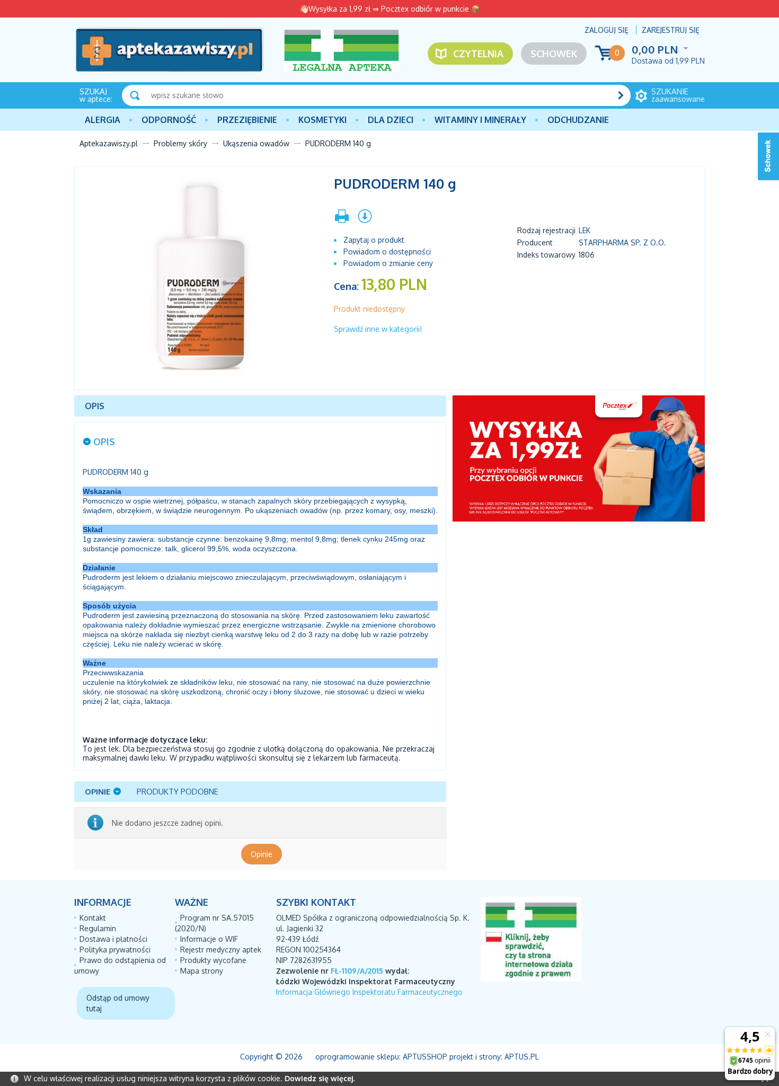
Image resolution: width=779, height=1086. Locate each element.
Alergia (102, 119)
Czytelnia (478, 53)
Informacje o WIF (209, 938)
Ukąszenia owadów (256, 143)
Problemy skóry (180, 143)
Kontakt (92, 917)
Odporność (168, 119)
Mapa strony (201, 970)
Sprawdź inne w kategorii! (378, 328)
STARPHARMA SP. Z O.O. (622, 242)
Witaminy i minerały (480, 119)
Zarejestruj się (671, 29)
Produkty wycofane (213, 960)
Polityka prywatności (115, 949)
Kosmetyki (322, 119)
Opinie (261, 854)
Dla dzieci (390, 119)
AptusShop (425, 1056)
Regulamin (97, 928)
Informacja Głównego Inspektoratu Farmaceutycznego (369, 991)
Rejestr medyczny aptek (220, 949)
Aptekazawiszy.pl (108, 143)
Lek (584, 230)
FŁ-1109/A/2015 (357, 970)
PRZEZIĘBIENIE (247, 119)
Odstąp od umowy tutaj (117, 1003)
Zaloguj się (606, 29)
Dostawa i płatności (113, 938)
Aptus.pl (521, 1056)
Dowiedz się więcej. (320, 1078)
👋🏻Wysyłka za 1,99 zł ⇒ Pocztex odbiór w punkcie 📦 (389, 8)
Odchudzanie (578, 119)
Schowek (553, 53)
